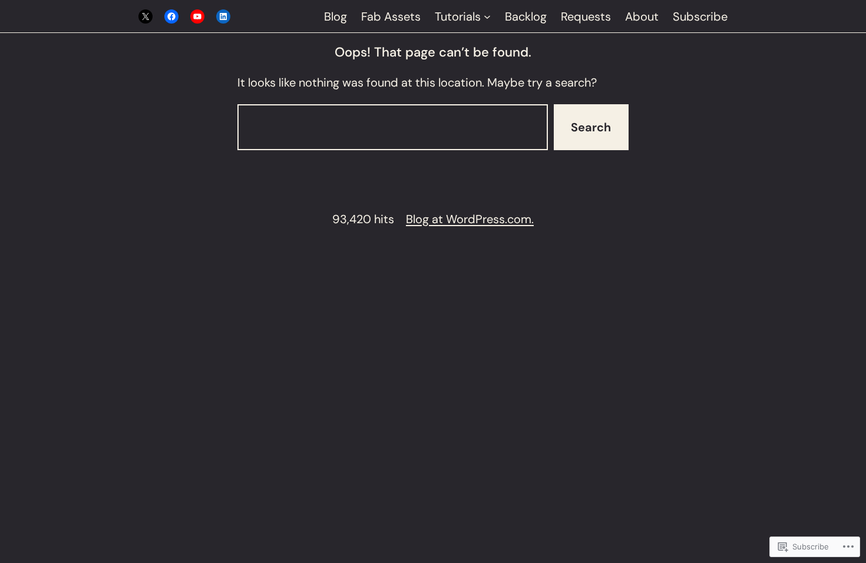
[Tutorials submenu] (487, 16)
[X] (145, 16)
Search (591, 127)
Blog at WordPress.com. (470, 219)
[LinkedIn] (223, 16)
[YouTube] (197, 16)
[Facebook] (171, 16)
